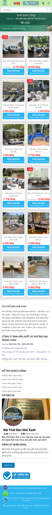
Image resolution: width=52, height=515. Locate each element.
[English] (15, 3)
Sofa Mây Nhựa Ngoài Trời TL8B (38, 106)
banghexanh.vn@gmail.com (14, 348)
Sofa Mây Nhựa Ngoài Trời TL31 (38, 238)
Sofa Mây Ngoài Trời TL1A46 (13, 150)
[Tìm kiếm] (47, 10)
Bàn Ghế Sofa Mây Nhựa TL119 (38, 194)
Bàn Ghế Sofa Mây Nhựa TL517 (13, 62)
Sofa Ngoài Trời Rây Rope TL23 (13, 194)
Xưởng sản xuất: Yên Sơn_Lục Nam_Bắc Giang (24, 358)
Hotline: (11, 344)
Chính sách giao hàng (11, 383)
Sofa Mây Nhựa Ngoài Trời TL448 (13, 238)
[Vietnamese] (18, 3)
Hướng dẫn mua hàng (12, 375)
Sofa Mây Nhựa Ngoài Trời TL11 (38, 150)
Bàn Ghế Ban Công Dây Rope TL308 (13, 106)
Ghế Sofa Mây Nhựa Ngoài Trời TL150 (38, 282)
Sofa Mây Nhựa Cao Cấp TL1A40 (13, 282)
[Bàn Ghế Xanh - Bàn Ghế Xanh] (5, 3)
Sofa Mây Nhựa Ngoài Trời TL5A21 (38, 62)
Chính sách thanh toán (12, 387)
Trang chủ (9, 18)
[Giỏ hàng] (43, 3)
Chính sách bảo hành (11, 391)
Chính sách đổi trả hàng (12, 379)
